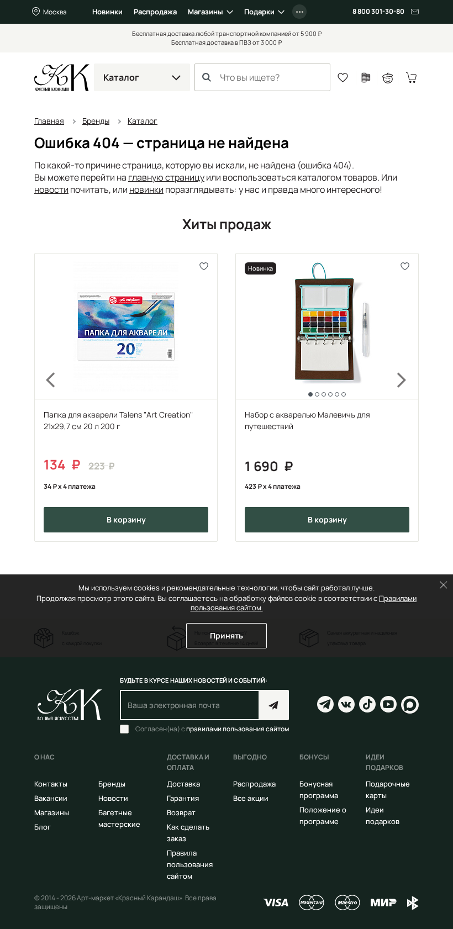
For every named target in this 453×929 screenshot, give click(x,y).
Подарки (259, 12)
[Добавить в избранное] (204, 266)
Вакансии (50, 798)
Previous (44, 397)
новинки (146, 189)
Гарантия (183, 798)
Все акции (250, 798)
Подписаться (274, 705)
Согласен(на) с (212, 729)
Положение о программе (322, 815)
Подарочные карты (388, 789)
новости (51, 189)
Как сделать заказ (188, 832)
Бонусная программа (318, 789)
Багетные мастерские (119, 818)
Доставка (183, 784)
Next (408, 397)
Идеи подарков (382, 815)
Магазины (205, 12)
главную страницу (166, 177)
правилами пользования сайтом (237, 728)
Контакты (50, 784)
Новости (113, 798)
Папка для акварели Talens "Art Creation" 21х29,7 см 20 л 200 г (118, 420)
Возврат (181, 812)
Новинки (107, 12)
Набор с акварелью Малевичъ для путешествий (307, 420)
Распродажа (155, 12)
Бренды (111, 784)
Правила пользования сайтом (190, 864)
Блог (42, 827)
